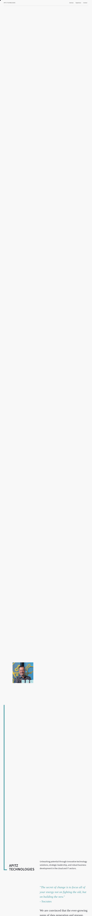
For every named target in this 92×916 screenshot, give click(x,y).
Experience (78, 3)
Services (71, 3)
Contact (85, 3)
